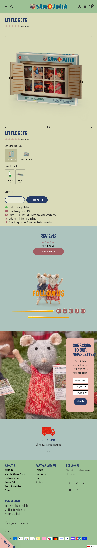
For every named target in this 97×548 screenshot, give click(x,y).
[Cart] (90, 6)
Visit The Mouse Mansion (15, 474)
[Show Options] (85, 387)
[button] (92, 546)
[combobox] (79, 387)
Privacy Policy (10, 482)
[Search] (11, 6)
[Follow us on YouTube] (69, 490)
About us (9, 470)
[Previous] (6, 127)
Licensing (39, 470)
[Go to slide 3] (49, 451)
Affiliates (39, 482)
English (23, 523)
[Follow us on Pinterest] (83, 483)
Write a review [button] (48, 251)
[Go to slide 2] (47, 451)
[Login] (79, 6)
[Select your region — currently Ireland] (85, 6)
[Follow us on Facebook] (69, 483)
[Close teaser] (14, 546)
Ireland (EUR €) (11, 523)
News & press (42, 474)
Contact (8, 490)
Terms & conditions (13, 486)
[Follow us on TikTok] (76, 490)
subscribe (80, 401)
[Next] (91, 127)
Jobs (38, 478)
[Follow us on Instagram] (76, 483)
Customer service (12, 478)
